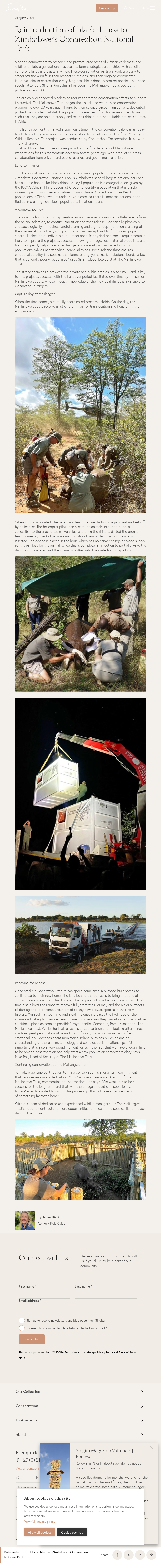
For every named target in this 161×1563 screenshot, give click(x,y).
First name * (27, 1286)
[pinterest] (152, 1555)
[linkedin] (140, 1555)
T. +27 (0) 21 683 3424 (39, 1460)
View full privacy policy (39, 1521)
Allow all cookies (39, 1532)
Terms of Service (128, 1352)
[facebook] (118, 1555)
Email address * (30, 1301)
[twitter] (129, 1555)
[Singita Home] (23, 8)
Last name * (83, 1286)
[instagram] (23, 1477)
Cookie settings (72, 1532)
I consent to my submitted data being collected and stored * (66, 1328)
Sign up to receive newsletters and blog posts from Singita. (65, 1320)
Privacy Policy (105, 1352)
